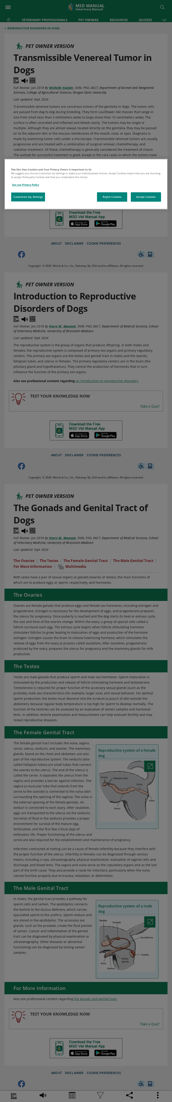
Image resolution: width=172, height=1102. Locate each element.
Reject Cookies (112, 197)
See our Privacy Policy (25, 185)
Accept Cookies (145, 197)
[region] (86, 184)
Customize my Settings (28, 197)
